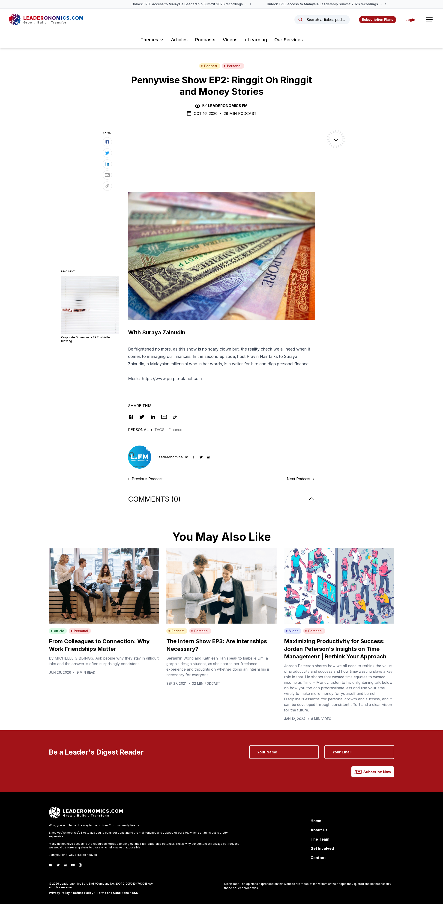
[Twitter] (58, 865)
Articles (179, 39)
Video (294, 631)
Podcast (210, 66)
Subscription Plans (377, 19)
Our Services (288, 39)
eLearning (256, 39)
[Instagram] (80, 865)
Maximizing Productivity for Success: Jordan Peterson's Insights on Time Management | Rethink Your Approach (335, 649)
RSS (135, 893)
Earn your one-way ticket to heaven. (73, 854)
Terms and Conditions (113, 893)
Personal (234, 66)
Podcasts (205, 39)
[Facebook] (51, 865)
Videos (230, 39)
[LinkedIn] (65, 865)
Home (316, 820)
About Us (319, 830)
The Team (320, 839)
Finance (175, 429)
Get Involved (322, 848)
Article (59, 631)
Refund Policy (83, 893)
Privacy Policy (59, 893)
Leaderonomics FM (228, 105)
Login (410, 19)
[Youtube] (73, 865)
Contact (318, 857)
